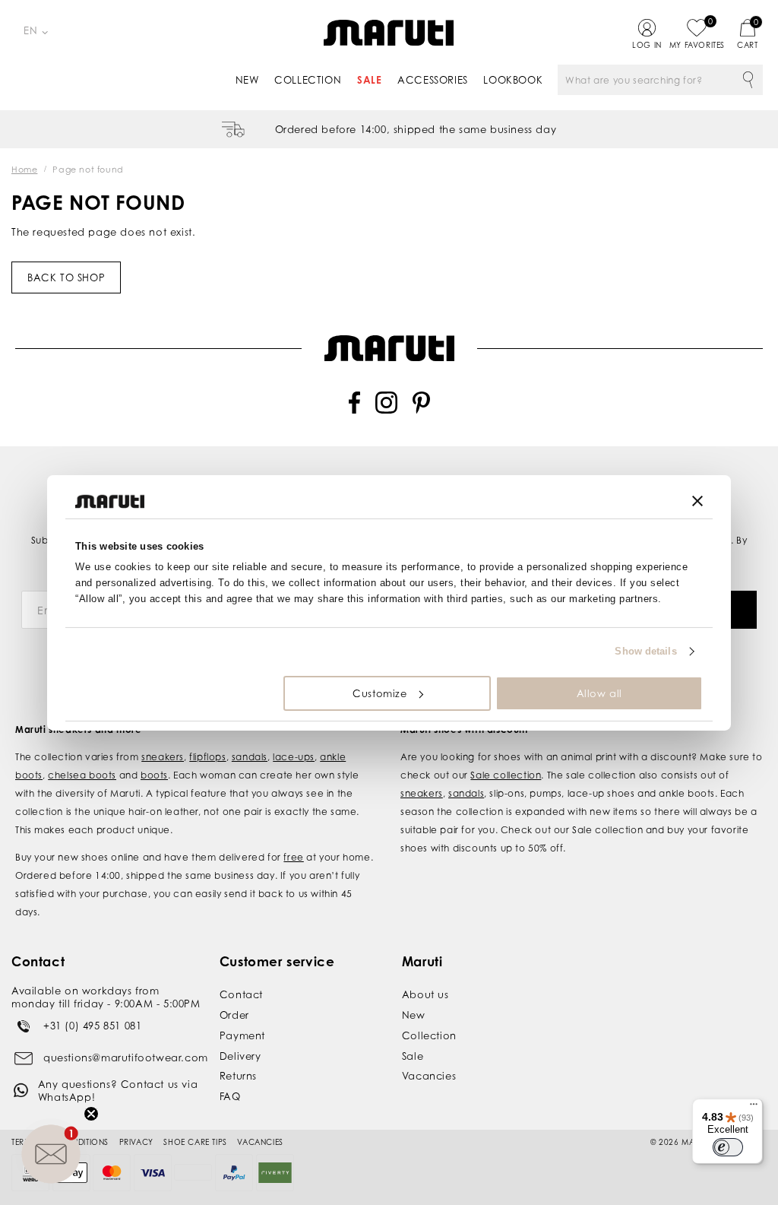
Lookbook (512, 80)
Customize (379, 693)
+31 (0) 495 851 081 (92, 1025)
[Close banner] (697, 501)
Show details (645, 651)
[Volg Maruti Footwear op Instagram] (386, 410)
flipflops (207, 757)
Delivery (240, 1056)
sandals (249, 757)
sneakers (162, 757)
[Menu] (754, 1108)
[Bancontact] (193, 1172)
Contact (241, 994)
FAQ (230, 1096)
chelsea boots (82, 775)
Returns (238, 1076)
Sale (369, 80)
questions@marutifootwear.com (125, 1057)
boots (154, 775)
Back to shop (66, 277)
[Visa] (153, 1172)
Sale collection (505, 775)
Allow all (599, 693)
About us (425, 994)
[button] (51, 1154)
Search (747, 80)
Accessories (432, 80)
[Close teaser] (91, 1113)
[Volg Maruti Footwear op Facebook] (354, 410)
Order (234, 1015)
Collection (307, 80)
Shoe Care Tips (194, 1141)
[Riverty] (275, 1172)
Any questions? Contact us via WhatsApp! (118, 1090)
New (247, 80)
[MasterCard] (112, 1172)
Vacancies (429, 1076)
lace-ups (294, 757)
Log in (647, 44)
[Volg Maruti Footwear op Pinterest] (421, 410)
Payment (242, 1035)
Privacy (136, 1141)
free (293, 857)
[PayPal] (234, 1172)
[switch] (728, 1147)
